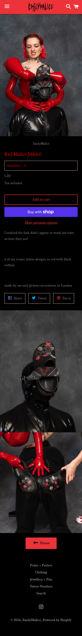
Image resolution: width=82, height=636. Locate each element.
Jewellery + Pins (41, 579)
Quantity (13, 165)
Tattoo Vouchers (41, 586)
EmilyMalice (32, 620)
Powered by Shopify (57, 620)
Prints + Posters (41, 565)
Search (41, 593)
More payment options (41, 222)
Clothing (41, 572)
